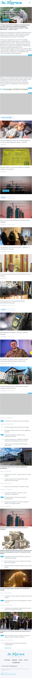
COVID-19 (17, 89)
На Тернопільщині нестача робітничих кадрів (16, 427)
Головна (7, 660)
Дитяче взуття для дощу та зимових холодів (16, 486)
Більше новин (7, 647)
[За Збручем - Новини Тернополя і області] (11, 2)
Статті (26, 660)
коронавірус (8, 89)
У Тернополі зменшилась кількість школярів (16, 421)
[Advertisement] (16, 66)
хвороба (25, 89)
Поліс (20, 660)
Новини (14, 660)
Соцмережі (16, 662)
